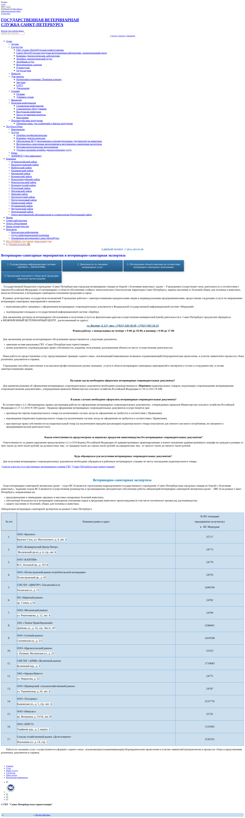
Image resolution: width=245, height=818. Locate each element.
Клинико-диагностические (30, 138)
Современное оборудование (31, 108)
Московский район (21, 191)
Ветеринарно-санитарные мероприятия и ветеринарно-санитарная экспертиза (59, 144)
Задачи (15, 44)
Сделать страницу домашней (122, 36)
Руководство (23, 67)
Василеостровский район (25, 164)
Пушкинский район (22, 205)
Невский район (19, 193)
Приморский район (21, 202)
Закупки (20, 82)
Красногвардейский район (25, 179)
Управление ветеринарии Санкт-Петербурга (35, 238)
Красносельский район (23, 182)
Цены (14, 152)
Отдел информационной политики (30, 235)
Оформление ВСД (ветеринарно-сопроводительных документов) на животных (59, 141)
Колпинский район (21, 176)
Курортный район (20, 188)
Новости (15, 73)
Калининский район (22, 170)
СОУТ (19, 85)
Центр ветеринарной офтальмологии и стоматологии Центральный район (51, 214)
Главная (9, 766)
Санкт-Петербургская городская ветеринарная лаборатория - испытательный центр (61, 52)
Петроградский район (23, 196)
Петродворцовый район (24, 199)
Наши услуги (12, 771)
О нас (8, 768)
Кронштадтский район (23, 185)
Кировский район (20, 173)
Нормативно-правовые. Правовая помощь (39, 79)
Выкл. (20, 9)
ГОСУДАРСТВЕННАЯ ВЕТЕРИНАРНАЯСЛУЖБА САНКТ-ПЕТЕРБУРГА (40, 22)
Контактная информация (24, 232)
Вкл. (15, 9)
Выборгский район (21, 167)
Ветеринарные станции (29, 64)
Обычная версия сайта (11, 11)
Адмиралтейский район (24, 161)
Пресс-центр (11, 775)
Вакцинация (18, 129)
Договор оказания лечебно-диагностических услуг (44, 149)
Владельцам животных (28, 111)
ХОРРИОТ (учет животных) (26, 155)
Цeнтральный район (22, 211)
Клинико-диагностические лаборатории (38, 55)
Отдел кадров (23, 70)
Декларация (22, 88)
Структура (10, 773)
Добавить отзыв (25, 96)
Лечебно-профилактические (31, 135)
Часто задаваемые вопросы (31, 114)
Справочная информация (30, 105)
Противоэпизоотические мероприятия (37, 146)
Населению (22, 117)
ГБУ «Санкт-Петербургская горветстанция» (40, 49)
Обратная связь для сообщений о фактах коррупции (44, 123)
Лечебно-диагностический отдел (34, 58)
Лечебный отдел (25, 61)
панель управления (9, 812)
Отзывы (20, 94)
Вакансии (16, 99)
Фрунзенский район (22, 208)
